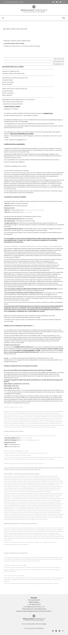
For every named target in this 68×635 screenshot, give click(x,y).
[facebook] (64, 2)
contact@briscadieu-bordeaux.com (34, 607)
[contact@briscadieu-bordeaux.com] (53, 2)
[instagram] (57, 2)
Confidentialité (30, 624)
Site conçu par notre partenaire (34, 628)
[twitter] (60, 2)
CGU (23, 624)
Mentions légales (41, 624)
